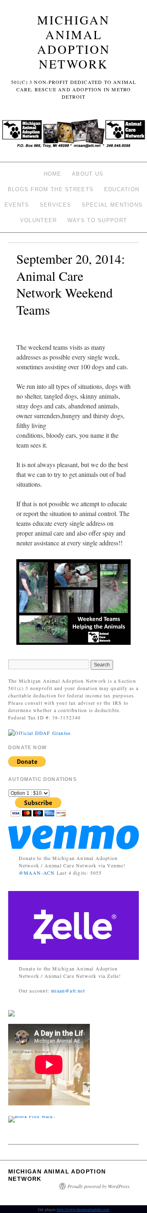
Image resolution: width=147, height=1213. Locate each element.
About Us (87, 174)
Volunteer (38, 220)
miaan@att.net (68, 990)
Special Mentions (112, 205)
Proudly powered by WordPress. (99, 1186)
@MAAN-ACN (37, 872)
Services (55, 205)
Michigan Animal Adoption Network (73, 41)
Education (122, 189)
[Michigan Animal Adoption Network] (73, 135)
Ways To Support (97, 220)
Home (53, 174)
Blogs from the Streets (51, 189)
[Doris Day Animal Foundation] (39, 732)
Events (16, 205)
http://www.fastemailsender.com (83, 1209)
